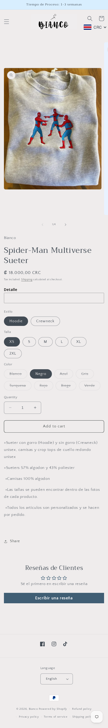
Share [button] (15, 541)
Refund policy (82, 709)
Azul (66, 375)
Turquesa (20, 386)
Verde (92, 386)
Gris (87, 375)
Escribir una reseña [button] (54, 598)
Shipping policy (83, 716)
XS (11, 342)
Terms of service (55, 716)
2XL (12, 353)
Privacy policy (29, 716)
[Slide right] (65, 224)
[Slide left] (42, 224)
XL (78, 342)
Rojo (46, 386)
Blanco (18, 375)
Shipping (27, 279)
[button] (6, 21)
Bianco (33, 708)
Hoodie (16, 321)
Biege (68, 386)
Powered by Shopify (53, 708)
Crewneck (45, 321)
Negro (40, 374)
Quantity (10, 397)
